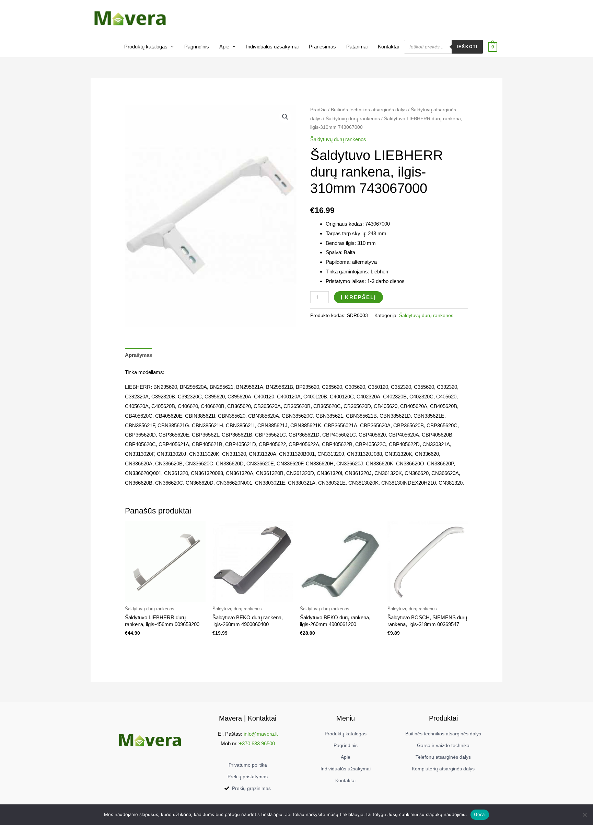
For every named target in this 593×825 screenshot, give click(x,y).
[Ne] (584, 814)
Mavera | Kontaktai (247, 718)
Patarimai (357, 46)
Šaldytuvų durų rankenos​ (353, 118)
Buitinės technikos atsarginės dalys (369, 109)
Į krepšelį (358, 297)
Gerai (480, 814)
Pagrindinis (196, 46)
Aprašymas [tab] (138, 355)
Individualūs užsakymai (272, 46)
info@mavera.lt (261, 734)
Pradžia (318, 109)
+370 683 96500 (257, 743)
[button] (285, 117)
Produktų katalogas (145, 46)
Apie (224, 46)
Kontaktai (388, 46)
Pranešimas (322, 46)
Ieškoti (467, 46)
